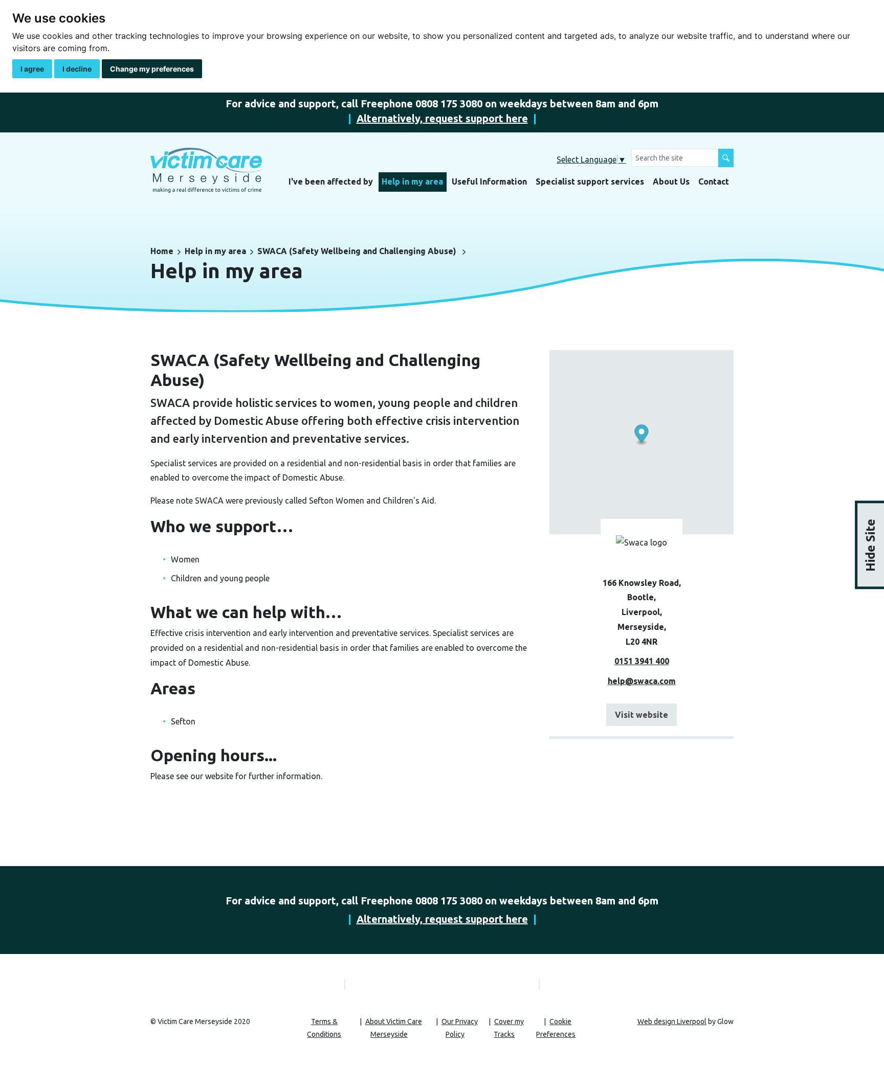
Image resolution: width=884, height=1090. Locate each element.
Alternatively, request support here (442, 118)
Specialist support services (590, 181)
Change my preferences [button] (152, 68)
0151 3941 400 (641, 661)
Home (161, 251)
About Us (671, 181)
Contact (713, 181)
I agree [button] (32, 68)
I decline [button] (77, 68)
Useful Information (489, 181)
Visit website (641, 714)
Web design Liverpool (671, 1021)
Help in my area (412, 181)
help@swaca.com (642, 681)
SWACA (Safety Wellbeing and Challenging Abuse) (356, 251)
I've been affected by (331, 181)
